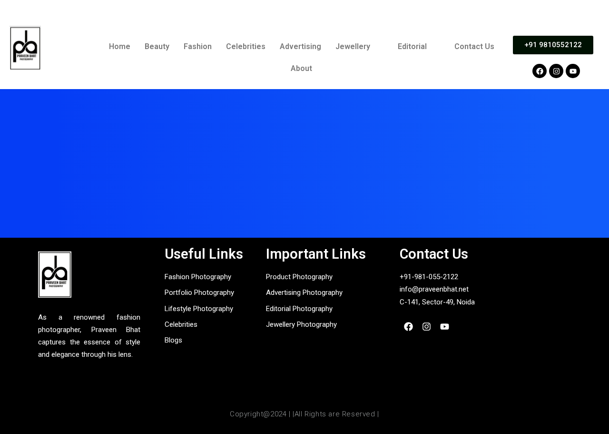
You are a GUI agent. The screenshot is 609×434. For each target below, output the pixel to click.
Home (119, 46)
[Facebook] (539, 71)
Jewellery (352, 46)
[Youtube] (573, 71)
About (301, 68)
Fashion (198, 46)
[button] (359, 47)
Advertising (300, 46)
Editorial (412, 46)
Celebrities (245, 46)
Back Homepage (304, 208)
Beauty (157, 46)
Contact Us (474, 46)
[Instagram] (556, 71)
